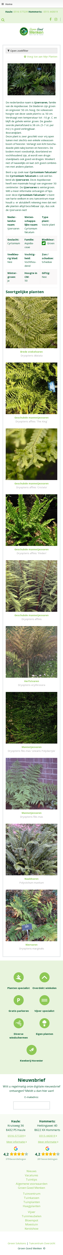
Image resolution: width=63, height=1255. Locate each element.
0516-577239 (21, 11)
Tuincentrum (31, 1193)
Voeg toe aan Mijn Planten (42, 56)
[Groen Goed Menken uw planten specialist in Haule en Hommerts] (32, 31)
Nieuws (31, 1171)
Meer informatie (15, 1141)
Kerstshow (31, 1228)
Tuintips (31, 1179)
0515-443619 (51, 11)
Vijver (31, 1212)
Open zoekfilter (19, 50)
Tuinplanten (31, 1202)
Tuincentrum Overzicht (42, 1243)
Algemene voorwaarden (31, 1183)
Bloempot (31, 1220)
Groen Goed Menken (31, 1187)
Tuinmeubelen (31, 1216)
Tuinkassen (31, 1198)
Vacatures (31, 1175)
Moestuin (31, 1224)
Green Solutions (17, 1243)
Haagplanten (31, 1206)
